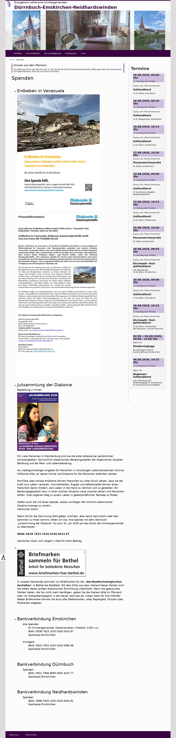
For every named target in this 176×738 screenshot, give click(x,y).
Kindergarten (71, 53)
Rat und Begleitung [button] (52, 53)
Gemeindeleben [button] (33, 53)
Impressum (14, 735)
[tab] (148, 84)
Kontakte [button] (18, 53)
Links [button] (83, 53)
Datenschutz (31, 735)
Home (12, 60)
